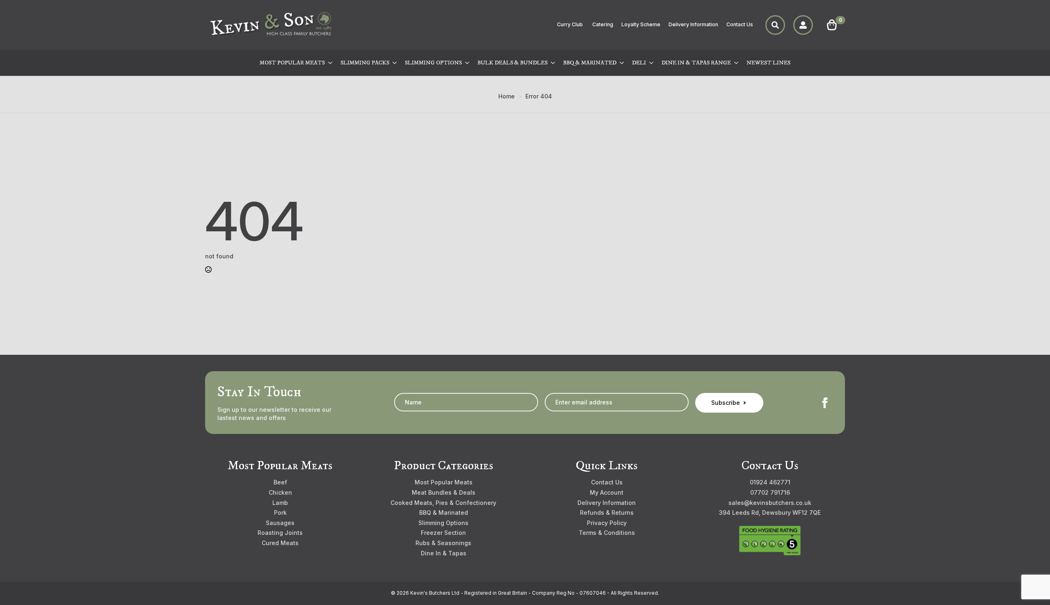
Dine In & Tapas (443, 553)
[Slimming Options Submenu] (467, 63)
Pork (280, 512)
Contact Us (739, 24)
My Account (606, 492)
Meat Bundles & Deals (443, 492)
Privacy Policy (607, 522)
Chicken (280, 492)
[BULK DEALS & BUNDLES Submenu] (553, 63)
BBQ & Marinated (589, 62)
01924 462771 (770, 482)
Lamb (280, 502)
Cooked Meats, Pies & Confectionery (443, 502)
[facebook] (825, 403)
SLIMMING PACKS (364, 62)
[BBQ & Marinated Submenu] (622, 63)
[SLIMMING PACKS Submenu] (395, 63)
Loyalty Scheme (640, 24)
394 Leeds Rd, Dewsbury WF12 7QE (770, 512)
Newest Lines (768, 62)
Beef (280, 482)
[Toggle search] (775, 25)
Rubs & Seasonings (443, 542)
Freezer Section (443, 532)
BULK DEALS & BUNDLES (512, 62)
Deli (639, 62)
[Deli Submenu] (651, 63)
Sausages (280, 522)
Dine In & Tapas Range (696, 62)
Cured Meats (280, 542)
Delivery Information (693, 24)
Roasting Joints (280, 532)
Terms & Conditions (607, 532)
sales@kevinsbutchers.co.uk (769, 502)
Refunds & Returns (607, 512)
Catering (602, 24)
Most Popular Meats (292, 62)
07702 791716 (770, 492)
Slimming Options (433, 62)
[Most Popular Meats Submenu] (330, 63)
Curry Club (570, 24)
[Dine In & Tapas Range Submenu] (736, 63)
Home (506, 96)
